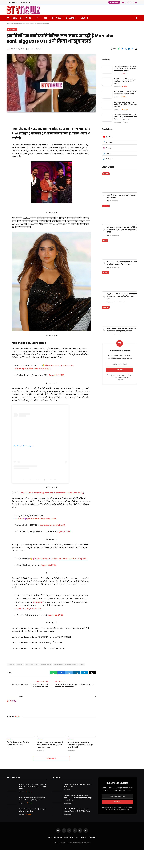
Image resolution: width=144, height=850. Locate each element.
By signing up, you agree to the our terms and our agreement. (121, 377)
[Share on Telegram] (132, 48)
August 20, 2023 (48, 565)
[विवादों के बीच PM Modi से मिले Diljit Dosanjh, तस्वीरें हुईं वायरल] (21, 729)
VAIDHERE (87, 843)
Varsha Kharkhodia (111, 302)
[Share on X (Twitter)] (125, 48)
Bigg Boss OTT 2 (11, 664)
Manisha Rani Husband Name (32, 664)
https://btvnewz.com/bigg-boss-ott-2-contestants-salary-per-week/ (52, 493)
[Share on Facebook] (122, 48)
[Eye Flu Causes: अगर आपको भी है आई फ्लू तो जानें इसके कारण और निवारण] (107, 94)
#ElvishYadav (67, 365)
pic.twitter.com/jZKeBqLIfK (52, 525)
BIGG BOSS (105, 272)
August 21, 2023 (63, 531)
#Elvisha (19, 368)
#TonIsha (53, 558)
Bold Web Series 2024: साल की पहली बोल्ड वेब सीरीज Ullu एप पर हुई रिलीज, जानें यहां (125, 81)
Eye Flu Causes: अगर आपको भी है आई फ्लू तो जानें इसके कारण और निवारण (125, 93)
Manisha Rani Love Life (46, 664)
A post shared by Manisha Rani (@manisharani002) (40, 480)
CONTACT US (26, 2)
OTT (45, 18)
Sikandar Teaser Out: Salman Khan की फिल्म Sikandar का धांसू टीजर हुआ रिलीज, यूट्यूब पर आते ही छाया (50, 744)
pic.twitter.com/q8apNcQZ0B (37, 368)
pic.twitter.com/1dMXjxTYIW (28, 608)
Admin (13, 49)
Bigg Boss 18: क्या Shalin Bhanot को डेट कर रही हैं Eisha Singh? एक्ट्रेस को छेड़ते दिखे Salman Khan (122, 296)
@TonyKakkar (49, 518)
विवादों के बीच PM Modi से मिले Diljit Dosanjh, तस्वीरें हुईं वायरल (18, 743)
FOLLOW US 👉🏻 (114, 2)
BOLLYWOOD (25, 18)
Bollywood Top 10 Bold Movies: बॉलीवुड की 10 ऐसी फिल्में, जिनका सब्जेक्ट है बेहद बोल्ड (125, 104)
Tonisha (82, 664)
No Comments (31, 49)
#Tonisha (19, 518)
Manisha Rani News (58, 664)
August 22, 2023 (56, 375)
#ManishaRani (53, 365)
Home (8, 24)
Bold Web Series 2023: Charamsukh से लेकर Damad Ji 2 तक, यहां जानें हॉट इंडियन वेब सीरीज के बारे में (125, 68)
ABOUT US (85, 18)
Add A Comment (51, 759)
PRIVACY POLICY (13, 2)
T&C (77, 837)
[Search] (136, 18)
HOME (14, 18)
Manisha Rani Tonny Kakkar (71, 664)
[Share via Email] (135, 48)
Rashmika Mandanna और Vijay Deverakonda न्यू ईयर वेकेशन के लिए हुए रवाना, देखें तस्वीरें (80, 744)
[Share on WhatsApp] (118, 48)
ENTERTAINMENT (12, 30)
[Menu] (8, 18)
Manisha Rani (20, 664)
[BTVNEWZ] (23, 10)
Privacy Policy (124, 377)
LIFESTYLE (70, 18)
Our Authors (58, 837)
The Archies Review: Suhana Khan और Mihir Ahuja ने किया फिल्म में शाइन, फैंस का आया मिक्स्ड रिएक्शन (125, 117)
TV (37, 18)
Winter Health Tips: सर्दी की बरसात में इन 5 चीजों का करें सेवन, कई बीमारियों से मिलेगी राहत (122, 263)
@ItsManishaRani (35, 518)
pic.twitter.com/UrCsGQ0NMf (73, 558)
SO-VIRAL (56, 18)
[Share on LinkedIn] (129, 48)
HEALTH (105, 240)
